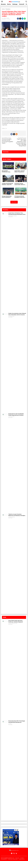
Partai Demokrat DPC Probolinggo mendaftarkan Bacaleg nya (16, 721)
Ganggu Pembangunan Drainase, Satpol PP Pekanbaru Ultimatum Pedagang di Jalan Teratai (7, 184)
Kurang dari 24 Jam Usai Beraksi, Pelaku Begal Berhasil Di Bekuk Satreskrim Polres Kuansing (16, 414)
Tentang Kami (4, 859)
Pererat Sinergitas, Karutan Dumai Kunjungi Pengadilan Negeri (7, 140)
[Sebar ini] (18, 19)
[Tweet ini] (20, 19)
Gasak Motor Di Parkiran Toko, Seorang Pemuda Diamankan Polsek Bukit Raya (17, 213)
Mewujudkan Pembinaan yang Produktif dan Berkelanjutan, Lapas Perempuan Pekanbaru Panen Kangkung (7, 171)
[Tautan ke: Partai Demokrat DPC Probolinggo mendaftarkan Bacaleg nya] (5, 770)
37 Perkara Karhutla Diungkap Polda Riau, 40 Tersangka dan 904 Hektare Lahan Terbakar (20, 197)
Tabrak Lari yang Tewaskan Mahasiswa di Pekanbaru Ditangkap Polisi (17, 515)
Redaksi (22, 857)
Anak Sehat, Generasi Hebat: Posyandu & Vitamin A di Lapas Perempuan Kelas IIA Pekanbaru (20, 171)
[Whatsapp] (25, 19)
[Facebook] (11, 134)
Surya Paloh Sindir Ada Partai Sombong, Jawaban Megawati (15, 621)
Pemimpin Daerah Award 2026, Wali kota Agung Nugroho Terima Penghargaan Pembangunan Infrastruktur (20, 184)
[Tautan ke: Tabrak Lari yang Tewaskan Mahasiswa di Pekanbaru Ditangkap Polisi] (5, 563)
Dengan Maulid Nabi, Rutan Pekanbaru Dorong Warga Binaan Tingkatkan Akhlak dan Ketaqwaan (7, 197)
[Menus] (2, 1)
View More (14, 202)
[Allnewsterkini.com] (14, 1)
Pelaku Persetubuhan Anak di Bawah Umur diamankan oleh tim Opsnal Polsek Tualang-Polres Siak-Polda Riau (17, 314)
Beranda (17, 857)
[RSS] (16, 134)
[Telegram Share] (22, 19)
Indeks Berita (22, 859)
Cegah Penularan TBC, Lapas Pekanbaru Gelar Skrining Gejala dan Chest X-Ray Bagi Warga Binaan (21, 141)
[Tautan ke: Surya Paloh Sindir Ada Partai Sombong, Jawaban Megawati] (5, 669)
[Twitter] (14, 134)
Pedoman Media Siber (13, 859)
